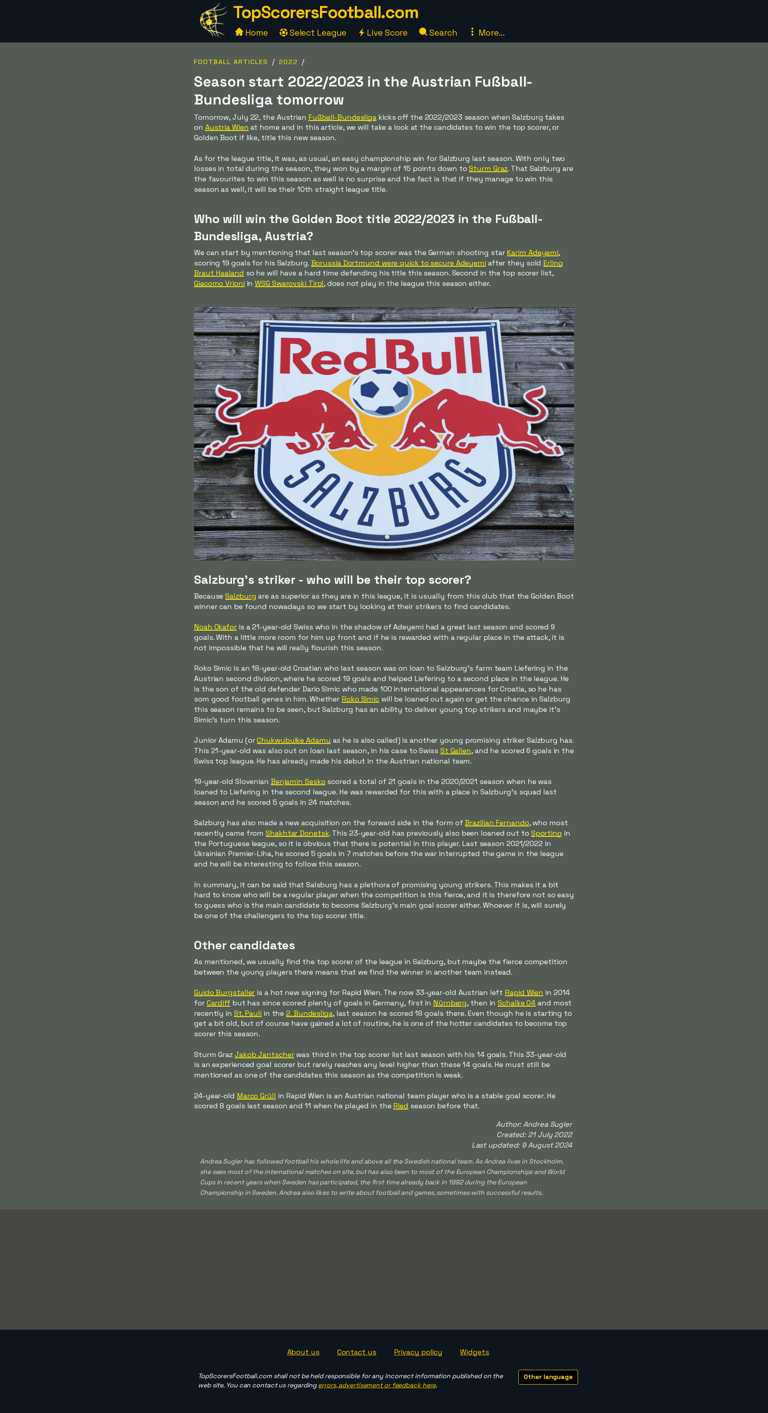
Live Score (386, 32)
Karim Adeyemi (532, 252)
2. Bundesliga (309, 1013)
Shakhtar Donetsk (297, 833)
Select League (317, 32)
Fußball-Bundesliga (342, 117)
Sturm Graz (488, 168)
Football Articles (231, 62)
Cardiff (218, 1002)
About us (303, 1352)
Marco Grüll (256, 1095)
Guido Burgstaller (224, 992)
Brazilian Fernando (497, 822)
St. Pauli (248, 1013)
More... (490, 32)
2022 (288, 62)
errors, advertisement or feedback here (377, 1385)
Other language (548, 1377)
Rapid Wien (524, 992)
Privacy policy (418, 1352)
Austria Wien (227, 127)
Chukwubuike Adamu (293, 740)
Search (442, 32)
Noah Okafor (215, 626)
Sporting (546, 833)
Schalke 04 (517, 1002)
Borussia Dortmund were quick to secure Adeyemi (398, 262)
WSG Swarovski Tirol (289, 283)
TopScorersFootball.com (325, 12)
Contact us (356, 1352)
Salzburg (240, 596)
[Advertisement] (384, 1270)
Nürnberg (450, 1002)
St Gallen (455, 750)
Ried (400, 1105)
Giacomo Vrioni (219, 283)
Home (255, 32)
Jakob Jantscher (264, 1054)
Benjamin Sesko (298, 781)
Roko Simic (360, 698)
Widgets (474, 1352)
